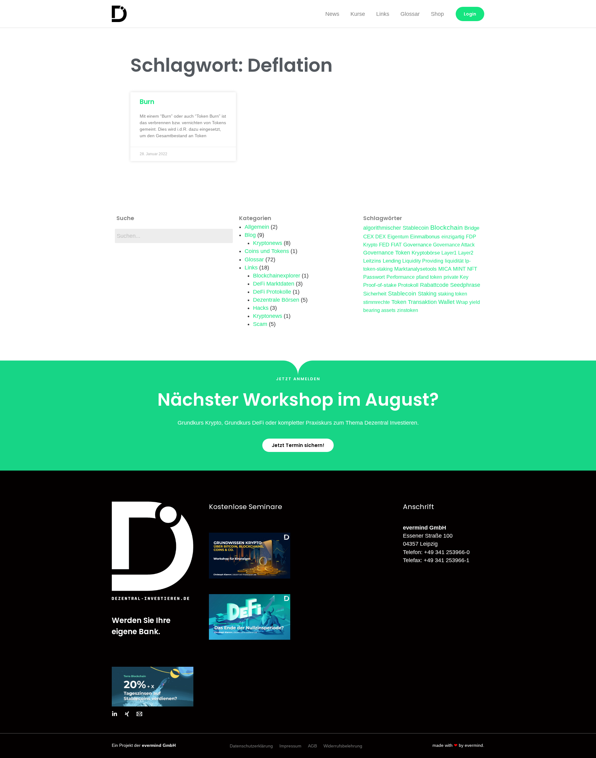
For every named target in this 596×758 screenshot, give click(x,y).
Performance (400, 277)
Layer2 (465, 252)
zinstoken (407, 310)
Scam (260, 324)
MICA (444, 269)
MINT (459, 269)
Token (398, 302)
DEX (380, 236)
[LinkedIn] (114, 714)
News (332, 14)
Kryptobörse (426, 253)
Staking (427, 294)
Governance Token (386, 253)
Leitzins (372, 261)
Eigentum (398, 236)
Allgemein (257, 227)
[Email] (139, 714)
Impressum (290, 745)
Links (382, 14)
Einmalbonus (425, 236)
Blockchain (446, 227)
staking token (452, 293)
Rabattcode (434, 285)
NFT (472, 269)
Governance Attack (454, 244)
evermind (474, 745)
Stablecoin (402, 293)
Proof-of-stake (379, 285)
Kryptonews (267, 243)
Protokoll (408, 285)
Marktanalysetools (415, 269)
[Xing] (127, 714)
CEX (368, 236)
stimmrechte (376, 302)
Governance (417, 244)
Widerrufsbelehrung (342, 745)
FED (384, 244)
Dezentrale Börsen (276, 300)
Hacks (261, 308)
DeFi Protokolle (272, 292)
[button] (298, 445)
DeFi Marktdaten (273, 284)
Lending (392, 261)
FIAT (396, 244)
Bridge (471, 228)
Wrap (462, 302)
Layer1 (449, 252)
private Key (456, 277)
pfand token (429, 277)
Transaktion (422, 302)
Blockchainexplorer (276, 276)
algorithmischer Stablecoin (396, 228)
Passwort (374, 277)
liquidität (454, 261)
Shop (437, 14)
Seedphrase (465, 285)
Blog (250, 235)
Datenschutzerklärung (251, 745)
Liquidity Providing (422, 261)
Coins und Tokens (267, 251)
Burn (147, 101)
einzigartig (452, 236)
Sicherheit (374, 294)
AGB (312, 745)
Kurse (357, 14)
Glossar (410, 14)
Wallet (446, 302)
